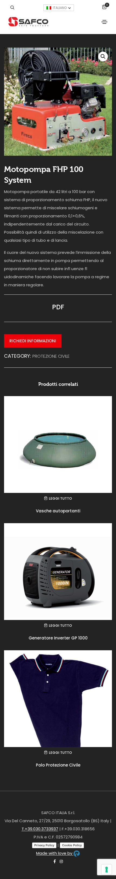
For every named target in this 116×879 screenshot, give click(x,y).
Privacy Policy (44, 845)
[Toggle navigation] (104, 22)
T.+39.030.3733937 (40, 829)
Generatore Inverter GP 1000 (58, 638)
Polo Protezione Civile (58, 765)
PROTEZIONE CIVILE (51, 356)
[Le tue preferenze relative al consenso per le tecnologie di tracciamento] (106, 869)
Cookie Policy (72, 845)
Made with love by (54, 853)
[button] (103, 56)
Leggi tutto (60, 498)
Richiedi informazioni (32, 341)
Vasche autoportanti (58, 511)
